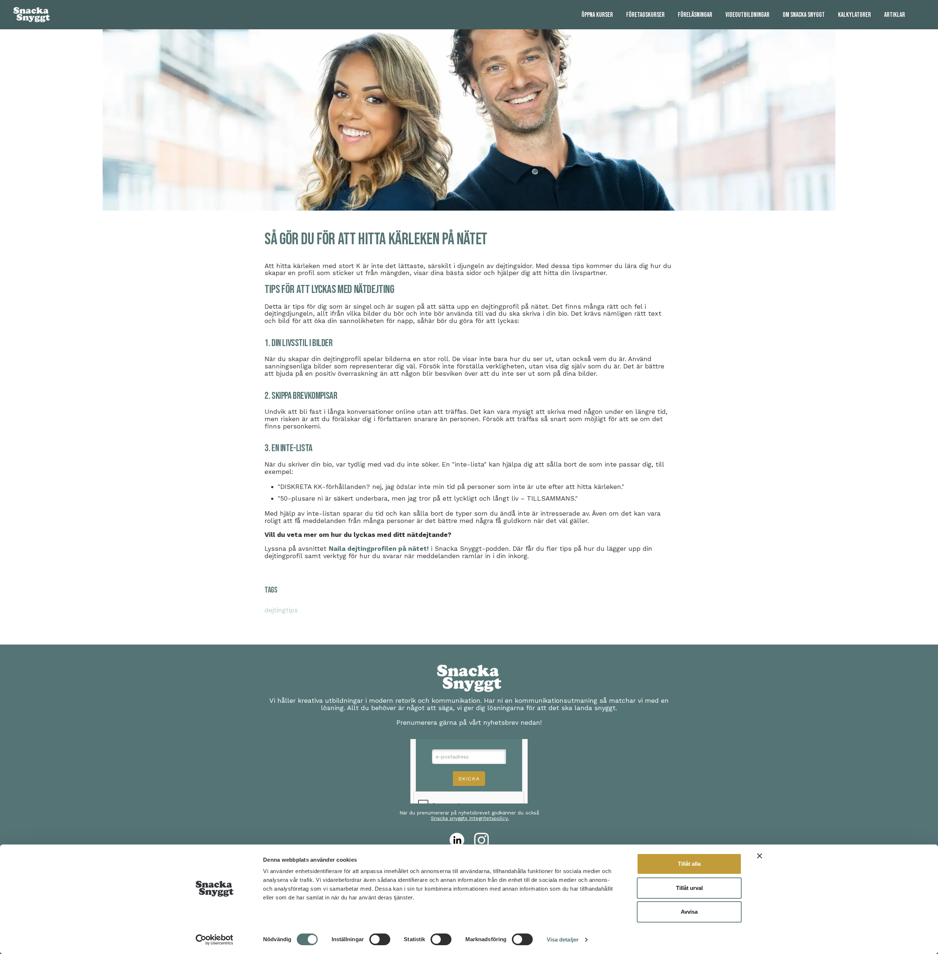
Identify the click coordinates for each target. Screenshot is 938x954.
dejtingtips (281, 610)
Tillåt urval (689, 888)
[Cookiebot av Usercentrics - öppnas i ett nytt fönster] (214, 939)
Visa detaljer (563, 939)
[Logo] (31, 15)
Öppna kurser (597, 15)
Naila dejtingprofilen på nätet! (379, 548)
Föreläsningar (695, 15)
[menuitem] (597, 14)
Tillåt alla (689, 864)
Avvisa (689, 912)
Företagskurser (645, 15)
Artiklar (894, 15)
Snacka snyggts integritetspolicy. (470, 818)
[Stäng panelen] (759, 855)
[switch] (379, 939)
